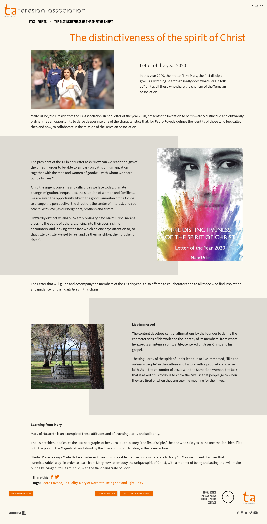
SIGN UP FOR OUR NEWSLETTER (21, 493)
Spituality (70, 482)
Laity (139, 482)
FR (261, 5)
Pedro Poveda (51, 482)
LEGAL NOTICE (209, 492)
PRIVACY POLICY (209, 496)
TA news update (106, 493)
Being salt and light (120, 482)
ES (252, 5)
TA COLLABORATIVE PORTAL (136, 493)
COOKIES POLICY (208, 499)
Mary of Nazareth (92, 482)
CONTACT (212, 503)
